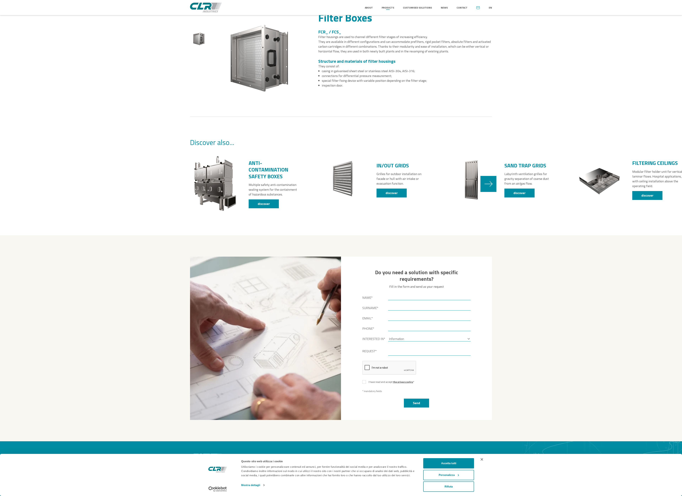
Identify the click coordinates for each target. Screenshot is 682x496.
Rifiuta (449, 486)
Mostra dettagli (250, 485)
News (444, 7)
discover (264, 203)
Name (367, 297)
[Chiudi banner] (482, 459)
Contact (462, 7)
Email (367, 318)
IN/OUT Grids (393, 165)
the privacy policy (403, 382)
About (369, 7)
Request (369, 351)
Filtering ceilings (655, 163)
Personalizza (447, 474)
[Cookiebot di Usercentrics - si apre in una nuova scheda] (217, 489)
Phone (368, 328)
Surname (370, 307)
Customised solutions (417, 7)
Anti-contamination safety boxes (268, 170)
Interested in (373, 338)
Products (388, 7)
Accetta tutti (448, 463)
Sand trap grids (525, 165)
